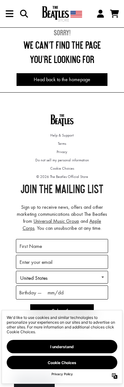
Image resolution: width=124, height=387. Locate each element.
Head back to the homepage (62, 79)
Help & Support (62, 135)
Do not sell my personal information (62, 160)
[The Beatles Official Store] (62, 13)
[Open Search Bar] (23, 13)
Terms (62, 143)
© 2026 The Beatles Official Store (62, 176)
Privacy (62, 151)
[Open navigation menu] (10, 14)
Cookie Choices (62, 168)
